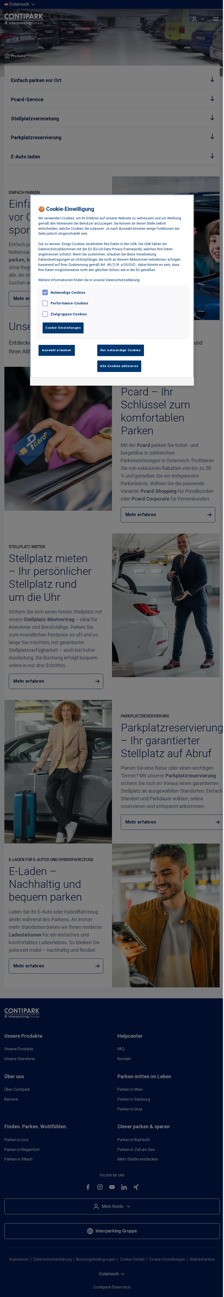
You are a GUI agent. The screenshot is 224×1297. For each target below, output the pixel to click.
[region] (112, 290)
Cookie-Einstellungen (63, 328)
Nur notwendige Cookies (120, 350)
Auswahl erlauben (56, 350)
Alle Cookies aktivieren (119, 366)
